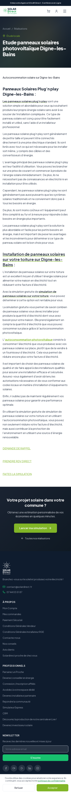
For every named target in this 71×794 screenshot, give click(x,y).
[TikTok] (14, 768)
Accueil (6, 28)
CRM (5, 713)
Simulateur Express (13, 707)
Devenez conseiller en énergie (18, 677)
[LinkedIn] (29, 768)
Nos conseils (9, 643)
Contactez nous (11, 637)
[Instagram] (37, 768)
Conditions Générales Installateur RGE (23, 631)
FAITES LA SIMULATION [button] (17, 474)
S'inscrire (35, 757)
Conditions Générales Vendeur (19, 625)
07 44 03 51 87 (14, 592)
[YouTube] (21, 768)
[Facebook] (6, 768)
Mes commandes (12, 614)
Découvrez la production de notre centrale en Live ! (30, 719)
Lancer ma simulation (33, 528)
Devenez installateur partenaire (19, 695)
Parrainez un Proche (13, 671)
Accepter (53, 787)
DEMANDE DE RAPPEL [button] (17, 448)
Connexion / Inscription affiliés (19, 683)
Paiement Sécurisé (12, 620)
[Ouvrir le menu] (64, 11)
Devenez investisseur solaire (18, 725)
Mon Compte (10, 608)
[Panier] (48, 11)
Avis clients (8, 649)
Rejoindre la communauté (16, 701)
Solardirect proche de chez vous (20, 655)
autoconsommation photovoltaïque (29, 339)
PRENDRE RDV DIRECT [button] (17, 461)
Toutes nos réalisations (37, 538)
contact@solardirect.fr (19, 586)
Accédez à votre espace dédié (19, 689)
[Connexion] (56, 11)
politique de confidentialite (51, 781)
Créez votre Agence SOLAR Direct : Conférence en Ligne (35, 3)
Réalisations (20, 28)
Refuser (19, 787)
